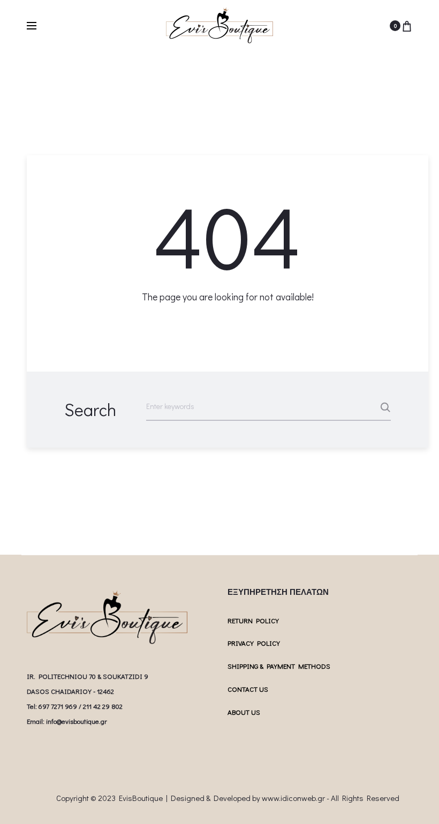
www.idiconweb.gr (293, 797)
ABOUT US (244, 711)
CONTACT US (248, 688)
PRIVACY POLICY (254, 642)
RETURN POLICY (253, 620)
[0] (407, 26)
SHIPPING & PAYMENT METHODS (279, 665)
